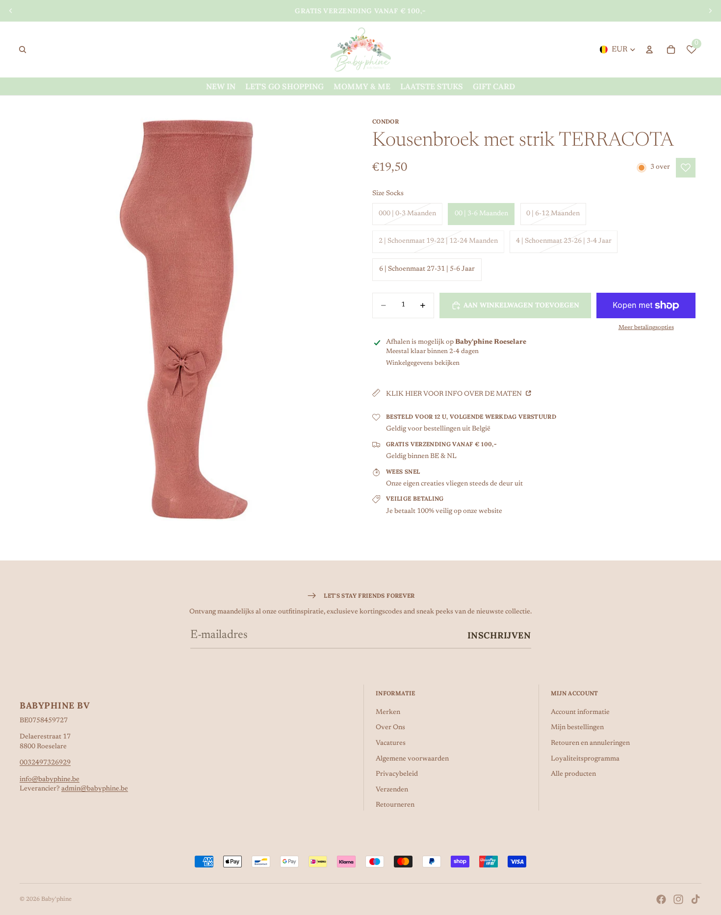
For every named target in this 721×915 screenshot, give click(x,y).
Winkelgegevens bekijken (423, 363)
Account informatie (580, 712)
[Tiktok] (695, 899)
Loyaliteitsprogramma (585, 759)
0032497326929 (45, 763)
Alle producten (573, 774)
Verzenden (392, 790)
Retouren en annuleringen (590, 743)
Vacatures (391, 743)
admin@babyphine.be (94, 789)
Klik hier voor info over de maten (454, 394)
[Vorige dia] (11, 11)
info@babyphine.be (49, 779)
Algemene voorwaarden (412, 759)
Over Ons (390, 727)
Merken (388, 712)
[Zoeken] (22, 49)
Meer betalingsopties (646, 327)
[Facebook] (661, 899)
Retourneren (395, 805)
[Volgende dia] (710, 11)
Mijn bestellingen (577, 727)
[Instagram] (678, 899)
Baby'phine (56, 899)
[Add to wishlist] (685, 168)
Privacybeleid (397, 774)
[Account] (649, 49)
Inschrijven (499, 635)
